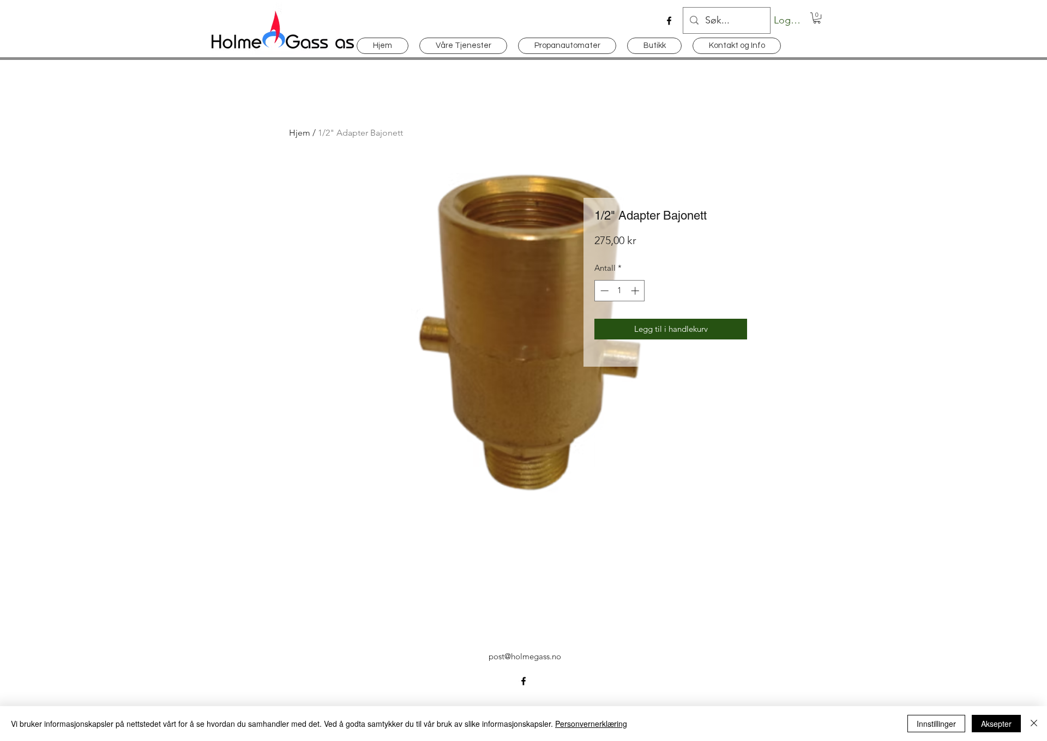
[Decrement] (603, 291)
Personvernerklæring (591, 723)
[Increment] (636, 291)
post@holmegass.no (525, 656)
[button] (816, 18)
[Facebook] (669, 20)
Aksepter (996, 723)
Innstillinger (936, 723)
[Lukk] (1033, 723)
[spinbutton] (620, 291)
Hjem (299, 132)
